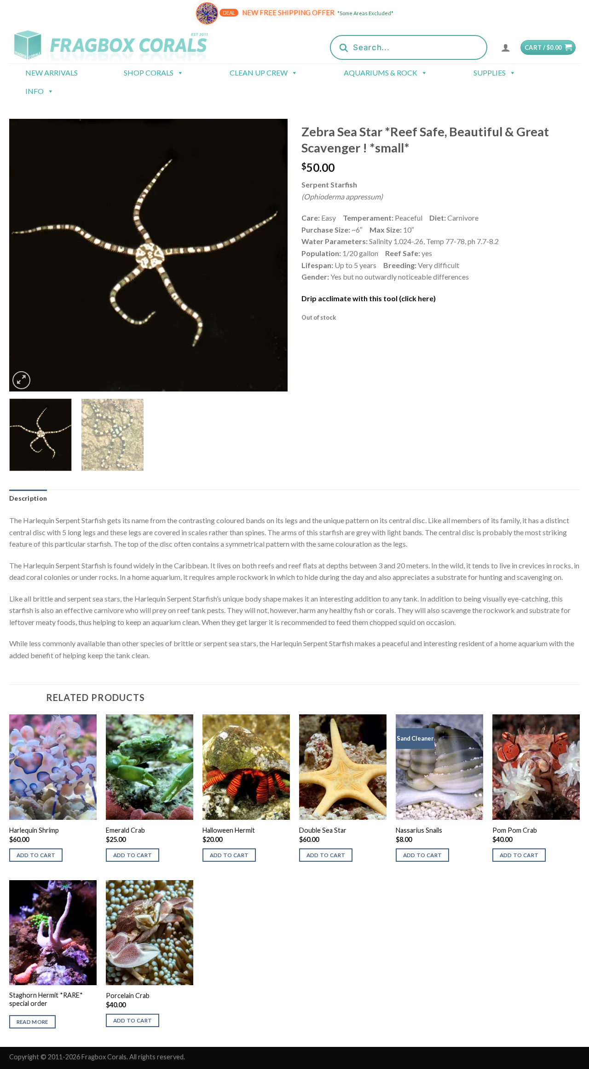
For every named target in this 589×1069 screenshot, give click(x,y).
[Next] (270, 255)
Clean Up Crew (259, 72)
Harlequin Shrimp (34, 830)
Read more (32, 1022)
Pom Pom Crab (514, 830)
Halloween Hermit (228, 830)
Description (28, 498)
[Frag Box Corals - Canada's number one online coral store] (123, 45)
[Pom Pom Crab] (536, 766)
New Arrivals (51, 72)
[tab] (28, 498)
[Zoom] (21, 380)
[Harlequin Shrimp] (53, 766)
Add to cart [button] (36, 855)
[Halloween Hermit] (246, 766)
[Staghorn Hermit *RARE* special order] (53, 932)
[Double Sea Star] (343, 766)
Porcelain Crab (128, 995)
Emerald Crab (125, 830)
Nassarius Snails (419, 830)
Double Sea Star (322, 830)
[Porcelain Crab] (149, 932)
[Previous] (26, 255)
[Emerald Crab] (149, 766)
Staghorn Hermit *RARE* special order (46, 999)
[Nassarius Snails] (439, 766)
